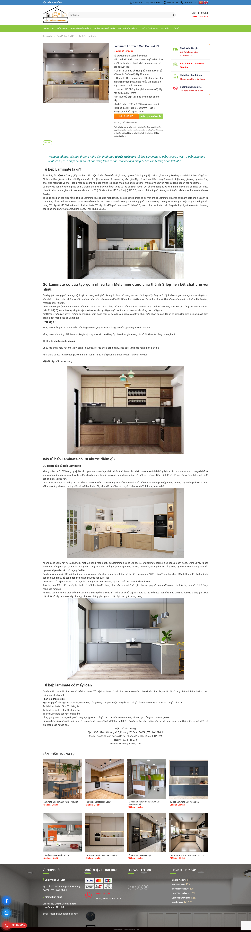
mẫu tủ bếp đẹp (143, 127)
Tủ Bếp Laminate (87, 36)
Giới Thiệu (62, 28)
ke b (134, 127)
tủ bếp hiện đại (138, 133)
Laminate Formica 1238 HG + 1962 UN (187, 855)
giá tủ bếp (128, 127)
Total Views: (178, 902)
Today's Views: (179, 884)
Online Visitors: (179, 880)
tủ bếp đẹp (150, 130)
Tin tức (165, 28)
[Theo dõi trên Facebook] (130, 887)
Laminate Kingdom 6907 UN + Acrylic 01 (61, 802)
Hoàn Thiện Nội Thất (104, 28)
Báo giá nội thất (126, 28)
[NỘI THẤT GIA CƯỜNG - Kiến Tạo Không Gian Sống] (53, 15)
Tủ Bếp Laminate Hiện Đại (139, 855)
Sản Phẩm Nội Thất (79, 28)
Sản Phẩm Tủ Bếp (66, 36)
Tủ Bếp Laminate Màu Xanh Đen (184, 802)
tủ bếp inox (149, 133)
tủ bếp (129, 130)
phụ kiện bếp (156, 127)
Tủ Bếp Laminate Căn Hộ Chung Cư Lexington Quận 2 (143, 803)
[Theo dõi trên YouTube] (146, 887)
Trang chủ (48, 28)
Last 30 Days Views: (181, 898)
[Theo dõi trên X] (135, 887)
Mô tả (47, 143)
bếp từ (120, 127)
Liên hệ (175, 28)
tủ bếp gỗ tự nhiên (123, 133)
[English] (205, 2)
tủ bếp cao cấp (139, 130)
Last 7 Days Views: (181, 893)
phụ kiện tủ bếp (120, 130)
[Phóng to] (46, 100)
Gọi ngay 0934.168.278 (190, 90)
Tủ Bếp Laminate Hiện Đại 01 (98, 802)
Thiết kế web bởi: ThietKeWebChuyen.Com (125, 929)
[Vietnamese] (200, 2)
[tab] (47, 142)
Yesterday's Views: (181, 889)
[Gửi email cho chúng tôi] (140, 887)
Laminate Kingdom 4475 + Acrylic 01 (102, 855)
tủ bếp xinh (123, 136)
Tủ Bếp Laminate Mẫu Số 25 (56, 855)
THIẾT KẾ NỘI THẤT (149, 28)
